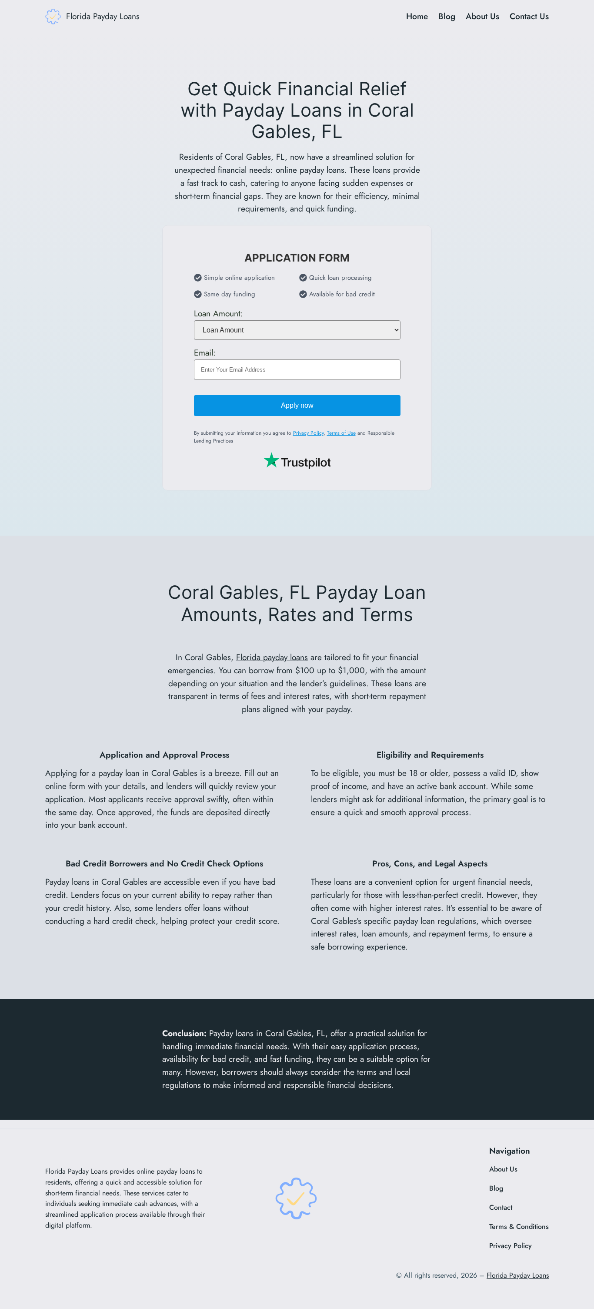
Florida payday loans (272, 657)
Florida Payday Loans (103, 16)
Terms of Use (341, 433)
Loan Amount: (218, 313)
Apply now (297, 405)
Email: (205, 352)
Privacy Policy (308, 433)
